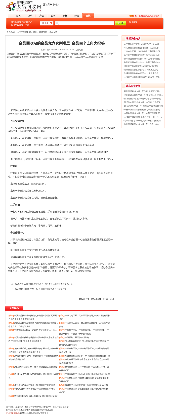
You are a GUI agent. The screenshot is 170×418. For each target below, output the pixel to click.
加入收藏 (96, 299)
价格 (65, 15)
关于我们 (10, 407)
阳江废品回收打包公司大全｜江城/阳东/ (141, 48)
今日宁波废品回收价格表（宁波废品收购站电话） (146, 109)
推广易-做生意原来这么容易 (147, 16)
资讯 (88, 15)
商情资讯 (43, 32)
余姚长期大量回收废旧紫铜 (77, 337)
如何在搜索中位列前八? (21, 22)
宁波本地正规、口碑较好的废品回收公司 (142, 51)
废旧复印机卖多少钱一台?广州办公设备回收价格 (35, 367)
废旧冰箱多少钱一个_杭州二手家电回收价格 (143, 106)
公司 (53, 15)
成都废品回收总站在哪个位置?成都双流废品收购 (86, 385)
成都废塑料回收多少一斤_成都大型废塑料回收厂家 (87, 356)
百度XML (24, 413)
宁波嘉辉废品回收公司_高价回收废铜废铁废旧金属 (87, 374)
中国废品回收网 (24, 32)
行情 (76, 15)
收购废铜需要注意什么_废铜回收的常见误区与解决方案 (42, 289)
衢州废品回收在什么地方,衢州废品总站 (141, 70)
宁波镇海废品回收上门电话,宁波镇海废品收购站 (35, 330)
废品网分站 (51, 4)
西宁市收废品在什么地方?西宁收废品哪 (141, 44)
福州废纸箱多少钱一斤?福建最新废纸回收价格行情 (146, 91)
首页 (18, 15)
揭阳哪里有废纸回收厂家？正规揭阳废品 (142, 59)
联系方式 (19, 407)
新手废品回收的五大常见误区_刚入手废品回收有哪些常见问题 (45, 284)
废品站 (50, 410)
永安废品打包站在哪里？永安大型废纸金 (142, 55)
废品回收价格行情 (39, 410)
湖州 (35, 32)
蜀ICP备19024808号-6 (38, 413)
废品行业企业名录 (61, 407)
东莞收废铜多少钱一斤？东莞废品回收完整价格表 (146, 113)
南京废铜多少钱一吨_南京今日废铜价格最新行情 (145, 120)
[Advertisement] (62, 85)
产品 (41, 15)
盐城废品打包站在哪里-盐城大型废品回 (141, 73)
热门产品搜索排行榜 (20, 25)
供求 (30, 15)
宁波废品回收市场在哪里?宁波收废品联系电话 (34, 389)
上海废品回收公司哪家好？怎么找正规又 (142, 77)
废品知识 (53, 32)
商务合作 (29, 407)
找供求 (45, 23)
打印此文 (84, 299)
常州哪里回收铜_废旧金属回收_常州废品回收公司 (36, 396)
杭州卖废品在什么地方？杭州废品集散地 (142, 62)
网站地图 (38, 407)
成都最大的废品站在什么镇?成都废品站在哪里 (34, 385)
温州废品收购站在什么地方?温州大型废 (141, 66)
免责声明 (47, 407)
